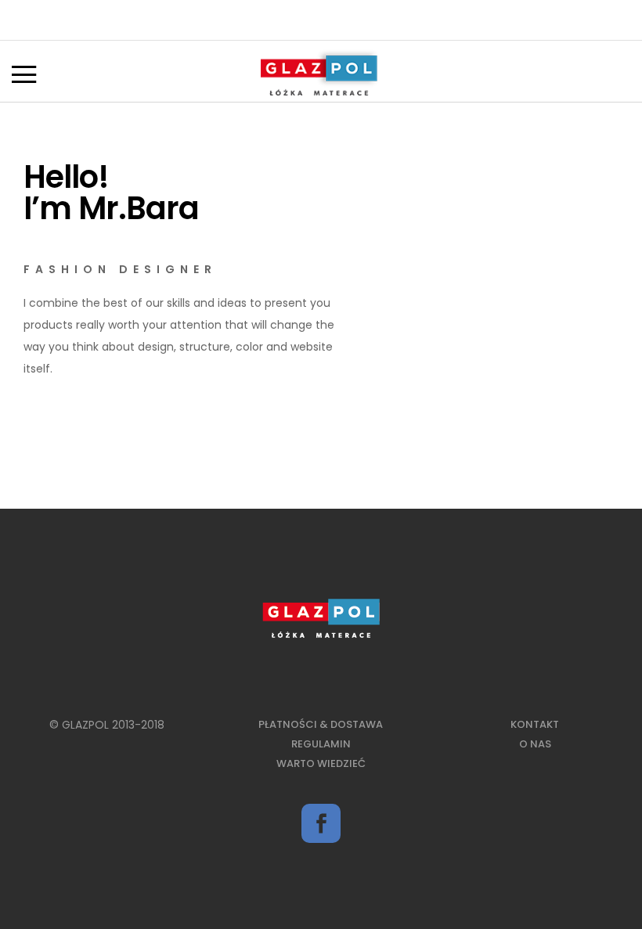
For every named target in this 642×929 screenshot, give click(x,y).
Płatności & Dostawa (320, 724)
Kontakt (534, 724)
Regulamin (321, 743)
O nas (535, 743)
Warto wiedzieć (321, 763)
